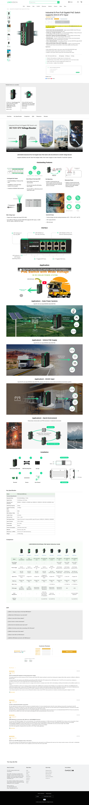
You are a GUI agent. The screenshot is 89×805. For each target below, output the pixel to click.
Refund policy (48, 793)
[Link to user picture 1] (12, 694)
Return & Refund (49, 772)
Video (73, 55)
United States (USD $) (47, 796)
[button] (48, 17)
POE (24, 6)
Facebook (48, 78)
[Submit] (58, 2)
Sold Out (62, 21)
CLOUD (38, 6)
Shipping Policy (48, 770)
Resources (39, 116)
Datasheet (62, 55)
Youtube (53, 78)
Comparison (27, 116)
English (37, 796)
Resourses (44, 6)
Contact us (48, 778)
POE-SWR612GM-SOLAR (74, 26)
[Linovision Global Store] (12, 2)
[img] (11, 671)
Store (65, 6)
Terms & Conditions (49, 776)
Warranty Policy (49, 773)
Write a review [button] (69, 651)
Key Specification (18, 116)
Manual (68, 55)
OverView (9, 116)
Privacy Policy (48, 775)
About (61, 6)
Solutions (50, 6)
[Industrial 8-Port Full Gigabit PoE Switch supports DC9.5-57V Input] (9, 13)
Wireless (28, 6)
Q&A (33, 116)
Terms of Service (41, 793)
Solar (33, 6)
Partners (55, 6)
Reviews (46, 116)
